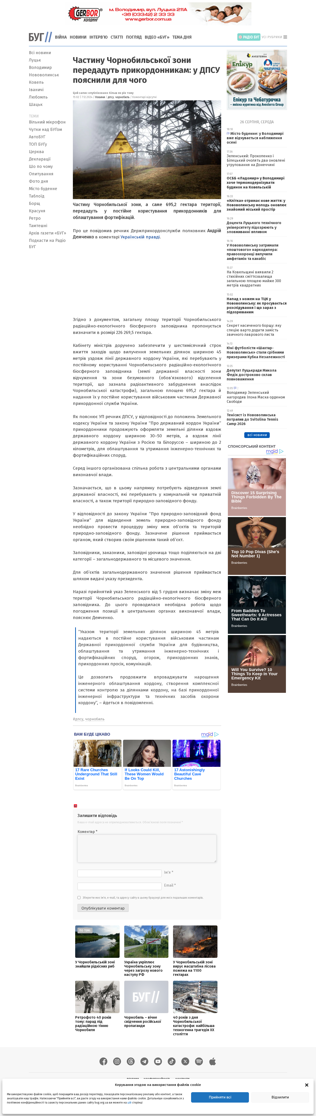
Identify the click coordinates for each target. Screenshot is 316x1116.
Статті (117, 37)
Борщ (34, 203)
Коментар (87, 831)
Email (170, 885)
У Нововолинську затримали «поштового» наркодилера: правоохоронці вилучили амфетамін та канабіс (252, 252)
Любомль (38, 97)
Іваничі (36, 89)
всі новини (257, 435)
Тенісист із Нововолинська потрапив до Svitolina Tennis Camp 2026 (252, 419)
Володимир (40, 67)
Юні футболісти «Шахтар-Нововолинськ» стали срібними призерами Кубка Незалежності (256, 352)
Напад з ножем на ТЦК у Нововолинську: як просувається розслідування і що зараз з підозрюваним (257, 305)
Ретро (35, 218)
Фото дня (38, 181)
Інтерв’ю (99, 37)
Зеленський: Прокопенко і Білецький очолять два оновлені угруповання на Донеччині (256, 160)
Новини (78, 37)
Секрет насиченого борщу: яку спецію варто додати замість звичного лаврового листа (254, 329)
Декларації (40, 159)
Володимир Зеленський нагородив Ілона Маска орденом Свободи (256, 397)
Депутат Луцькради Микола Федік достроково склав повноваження (251, 374)
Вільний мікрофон (47, 122)
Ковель (36, 82)
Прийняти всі (220, 1097)
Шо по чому (41, 166)
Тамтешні (38, 225)
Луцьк (35, 60)
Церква (36, 151)
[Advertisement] (48, 320)
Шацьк (36, 104)
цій (129, 1102)
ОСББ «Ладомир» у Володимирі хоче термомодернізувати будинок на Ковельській (256, 182)
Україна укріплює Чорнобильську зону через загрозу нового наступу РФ (143, 968)
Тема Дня (182, 37)
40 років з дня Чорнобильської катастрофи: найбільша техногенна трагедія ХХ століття (193, 1025)
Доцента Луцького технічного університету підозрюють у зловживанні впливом (254, 227)
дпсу (111, 97)
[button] (306, 1084)
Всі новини (40, 52)
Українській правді (140, 237)
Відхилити (280, 1097)
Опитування (41, 173)
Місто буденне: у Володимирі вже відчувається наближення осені (255, 138)
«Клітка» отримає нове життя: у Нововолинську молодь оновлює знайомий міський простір (256, 205)
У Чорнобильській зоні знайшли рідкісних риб (95, 964)
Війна (61, 37)
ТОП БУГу (38, 144)
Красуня (37, 210)
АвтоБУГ (37, 136)
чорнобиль (122, 97)
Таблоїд (36, 196)
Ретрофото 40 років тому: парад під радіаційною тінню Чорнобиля (93, 1023)
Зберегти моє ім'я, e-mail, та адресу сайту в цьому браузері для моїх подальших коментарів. (143, 897)
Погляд (134, 37)
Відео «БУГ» (157, 37)
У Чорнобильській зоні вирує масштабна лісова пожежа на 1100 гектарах (194, 968)
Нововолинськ (44, 74)
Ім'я (168, 872)
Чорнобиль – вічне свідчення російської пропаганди (142, 1021)
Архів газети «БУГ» (47, 233)
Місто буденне (43, 188)
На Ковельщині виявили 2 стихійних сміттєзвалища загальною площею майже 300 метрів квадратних (254, 279)
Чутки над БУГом (45, 129)
